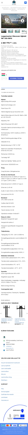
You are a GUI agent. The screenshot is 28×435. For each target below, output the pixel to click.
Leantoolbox (5, 371)
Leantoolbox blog (6, 377)
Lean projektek (5, 365)
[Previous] (3, 20)
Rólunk (3, 374)
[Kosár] (25, 2)
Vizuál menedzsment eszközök (10, 362)
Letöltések (4, 397)
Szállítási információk (7, 394)
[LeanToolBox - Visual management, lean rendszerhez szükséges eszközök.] (14, 2)
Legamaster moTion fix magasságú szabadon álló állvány (7, 320)
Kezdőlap (5, 8)
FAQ (2, 388)
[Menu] (2, 2)
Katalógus (4, 380)
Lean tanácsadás (6, 368)
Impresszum (5, 400)
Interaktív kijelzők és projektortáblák (14, 8)
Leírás (3, 89)
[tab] (14, 89)
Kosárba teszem (16, 78)
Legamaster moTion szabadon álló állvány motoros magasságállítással (20, 320)
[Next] (24, 20)
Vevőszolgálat (5, 391)
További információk (7, 92)
